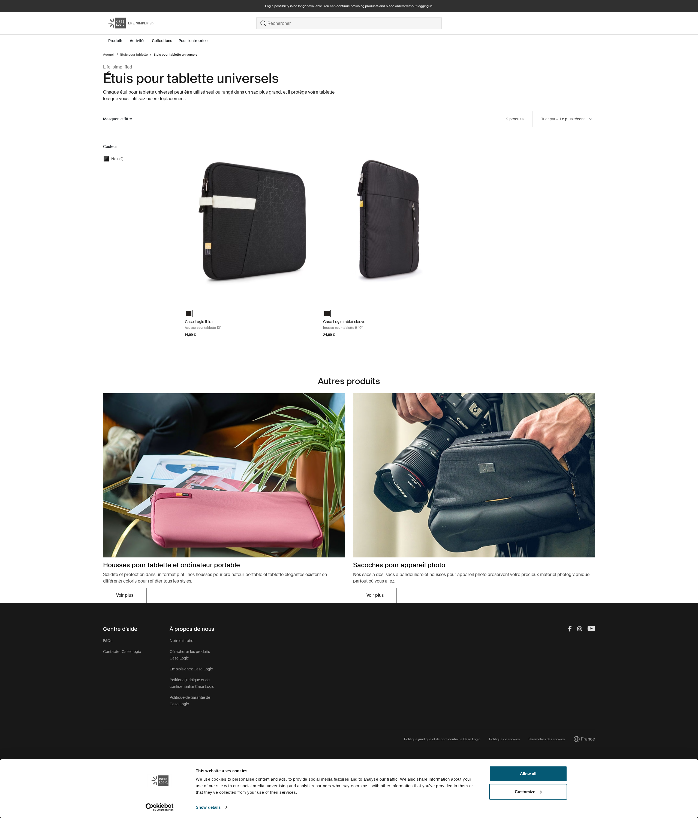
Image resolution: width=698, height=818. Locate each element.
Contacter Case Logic (122, 651)
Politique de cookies (504, 739)
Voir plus (131, 596)
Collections (162, 40)
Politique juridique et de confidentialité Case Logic (442, 739)
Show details (208, 807)
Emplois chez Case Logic (191, 669)
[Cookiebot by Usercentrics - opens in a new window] (159, 807)
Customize (525, 791)
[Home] (182, 23)
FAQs (107, 640)
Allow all (528, 773)
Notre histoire (181, 640)
